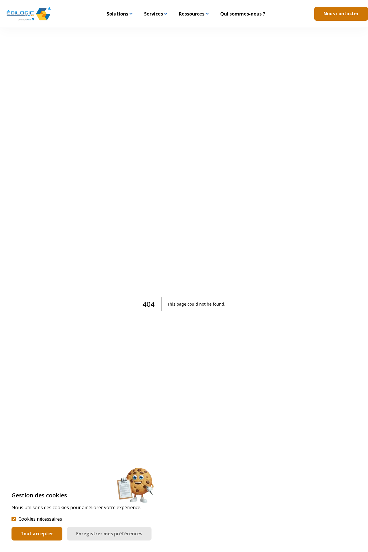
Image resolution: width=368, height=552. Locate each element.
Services (153, 14)
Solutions (117, 14)
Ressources (191, 14)
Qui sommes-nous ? (242, 14)
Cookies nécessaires (40, 519)
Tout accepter (37, 533)
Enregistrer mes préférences (109, 533)
